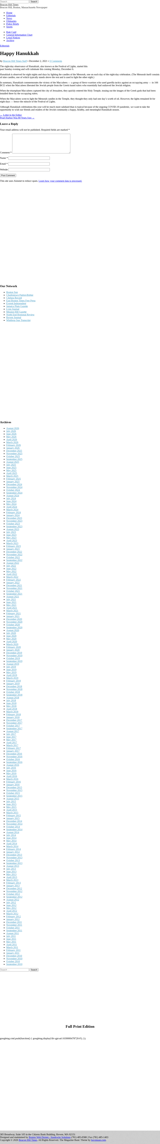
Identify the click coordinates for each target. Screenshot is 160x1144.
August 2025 (12, 462)
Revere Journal (13, 317)
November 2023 (14, 521)
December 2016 (14, 753)
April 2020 (11, 641)
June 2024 (11, 501)
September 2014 (14, 829)
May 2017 (11, 739)
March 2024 (12, 509)
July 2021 (11, 599)
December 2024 (14, 484)
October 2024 (13, 490)
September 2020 (14, 627)
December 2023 (14, 518)
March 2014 (12, 846)
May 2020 (11, 638)
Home (9, 12)
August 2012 (12, 899)
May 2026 (11, 436)
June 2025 (11, 467)
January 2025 (13, 481)
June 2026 (11, 434)
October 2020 (13, 624)
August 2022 (12, 563)
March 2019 (12, 678)
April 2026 (11, 439)
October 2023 (13, 523)
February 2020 (13, 647)
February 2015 (13, 815)
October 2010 (13, 961)
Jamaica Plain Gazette (17, 306)
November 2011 (14, 925)
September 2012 (14, 897)
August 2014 (12, 832)
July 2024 (11, 498)
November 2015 (14, 790)
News (9, 18)
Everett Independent (16, 303)
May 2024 (11, 504)
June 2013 (11, 871)
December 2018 (14, 686)
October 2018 (13, 692)
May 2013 (11, 874)
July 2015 (11, 801)
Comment (6, 152)
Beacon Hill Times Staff (15, 61)
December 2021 (14, 585)
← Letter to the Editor (11, 115)
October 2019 (13, 658)
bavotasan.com (98, 1140)
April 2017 (11, 742)
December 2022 (14, 551)
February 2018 (13, 714)
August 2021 (12, 596)
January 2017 (13, 751)
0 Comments (56, 61)
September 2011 (14, 930)
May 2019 (11, 672)
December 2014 (14, 821)
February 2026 (13, 445)
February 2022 (13, 579)
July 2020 (11, 633)
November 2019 (14, 655)
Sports (9, 26)
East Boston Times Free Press (20, 300)
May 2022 (11, 571)
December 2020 (14, 619)
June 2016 (11, 770)
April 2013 (11, 877)
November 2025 (14, 453)
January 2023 (13, 549)
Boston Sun (12, 292)
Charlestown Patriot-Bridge (19, 295)
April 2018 (11, 709)
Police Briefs (12, 24)
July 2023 (11, 532)
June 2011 (11, 939)
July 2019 (11, 666)
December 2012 (14, 888)
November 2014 (14, 824)
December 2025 (14, 450)
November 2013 (14, 857)
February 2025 (13, 478)
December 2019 (14, 652)
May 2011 (11, 941)
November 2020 (14, 622)
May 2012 (11, 908)
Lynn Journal (12, 309)
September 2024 (14, 492)
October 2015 (13, 793)
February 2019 (13, 680)
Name (4, 158)
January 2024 (13, 515)
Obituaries (11, 21)
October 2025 (13, 456)
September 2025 (14, 459)
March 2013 (12, 880)
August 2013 (12, 866)
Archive (10, 40)
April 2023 (11, 540)
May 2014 (11, 840)
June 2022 (11, 568)
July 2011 (11, 936)
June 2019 (11, 669)
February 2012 (13, 916)
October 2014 (13, 826)
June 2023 (11, 535)
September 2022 (14, 560)
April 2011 (11, 944)
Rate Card (11, 32)
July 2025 (11, 464)
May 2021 (11, 605)
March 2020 (12, 644)
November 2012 (14, 891)
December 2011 (14, 922)
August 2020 (12, 630)
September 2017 (14, 728)
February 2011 (13, 950)
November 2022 (14, 554)
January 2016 (13, 784)
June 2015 (11, 804)
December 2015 (14, 787)
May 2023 (11, 537)
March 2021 (12, 610)
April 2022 (11, 574)
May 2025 (11, 470)
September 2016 (14, 762)
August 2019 (12, 664)
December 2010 (14, 955)
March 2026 (12, 442)
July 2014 (11, 835)
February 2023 (13, 546)
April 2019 (11, 675)
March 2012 (12, 913)
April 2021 (11, 608)
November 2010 (14, 958)
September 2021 (14, 593)
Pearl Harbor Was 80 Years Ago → (17, 117)
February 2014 (13, 849)
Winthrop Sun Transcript (18, 320)
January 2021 (13, 616)
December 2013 (14, 854)
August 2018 (12, 697)
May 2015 (11, 807)
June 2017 (11, 737)
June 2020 (11, 636)
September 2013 (14, 863)
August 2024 (12, 495)
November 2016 (14, 756)
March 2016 (12, 779)
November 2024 (14, 487)
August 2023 (12, 529)
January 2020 (13, 650)
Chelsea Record (14, 297)
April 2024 (11, 507)
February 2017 (13, 748)
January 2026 (13, 448)
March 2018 (12, 711)
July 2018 (11, 700)
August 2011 (12, 933)
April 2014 (11, 843)
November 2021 (14, 588)
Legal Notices (13, 37)
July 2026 (11, 431)
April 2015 (11, 810)
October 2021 (13, 591)
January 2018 (13, 717)
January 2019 (13, 683)
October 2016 (13, 759)
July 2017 (11, 734)
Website (4, 169)
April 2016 (11, 776)
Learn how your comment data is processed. (60, 181)
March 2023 (12, 543)
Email (4, 163)
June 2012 (11, 905)
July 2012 (11, 902)
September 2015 (14, 796)
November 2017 (14, 723)
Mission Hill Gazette (16, 312)
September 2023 (14, 526)
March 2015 (12, 812)
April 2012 (11, 911)
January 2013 (13, 885)
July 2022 (11, 565)
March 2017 (12, 745)
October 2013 (13, 860)
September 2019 (14, 661)
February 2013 (13, 882)
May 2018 (11, 706)
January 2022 (13, 582)
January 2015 (13, 818)
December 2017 (14, 720)
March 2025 (12, 476)
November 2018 (14, 689)
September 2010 (14, 964)
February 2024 (13, 512)
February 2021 (13, 613)
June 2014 (11, 838)
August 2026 (12, 428)
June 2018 (11, 703)
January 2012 (13, 919)
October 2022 (13, 557)
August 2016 (12, 765)
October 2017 (13, 725)
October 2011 (13, 927)
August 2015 (12, 798)
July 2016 (11, 767)
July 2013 (11, 868)
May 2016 (11, 773)
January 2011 (12, 953)
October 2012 (13, 894)
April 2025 (11, 473)
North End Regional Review (20, 314)
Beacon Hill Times (9, 4)
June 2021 (11, 602)
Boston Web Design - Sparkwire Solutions (50, 1137)
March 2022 (12, 577)
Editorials (11, 15)
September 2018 (14, 695)
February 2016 (13, 781)
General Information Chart (19, 35)
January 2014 (13, 852)
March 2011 (12, 947)
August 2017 (12, 731)
